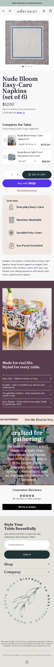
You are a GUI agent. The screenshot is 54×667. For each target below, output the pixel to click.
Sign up (27, 554)
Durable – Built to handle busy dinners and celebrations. (23, 386)
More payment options (27, 190)
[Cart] (50, 11)
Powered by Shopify (42, 655)
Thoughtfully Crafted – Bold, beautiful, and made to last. (23, 394)
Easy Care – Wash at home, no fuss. (20, 378)
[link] (12, 140)
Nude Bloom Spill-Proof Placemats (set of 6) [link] (29, 154)
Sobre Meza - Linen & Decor (22, 655)
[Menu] (3, 10)
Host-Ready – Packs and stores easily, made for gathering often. (24, 402)
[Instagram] (27, 662)
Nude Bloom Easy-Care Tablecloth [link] (30, 137)
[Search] (10, 11)
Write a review (27, 506)
